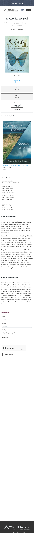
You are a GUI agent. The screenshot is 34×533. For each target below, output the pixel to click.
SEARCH (13, 3)
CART (20, 3)
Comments (5, 337)
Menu (28, 10)
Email (4, 323)
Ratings (4, 330)
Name (4, 316)
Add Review (5, 312)
